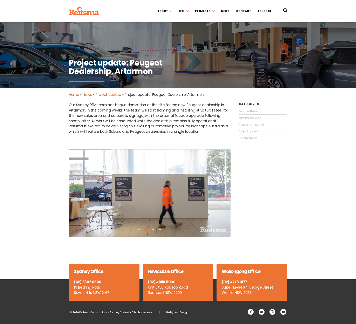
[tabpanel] (150, 193)
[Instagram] (272, 312)
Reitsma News (248, 138)
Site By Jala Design (177, 312)
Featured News (248, 111)
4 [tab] (160, 229)
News (225, 11)
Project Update (108, 94)
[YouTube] (283, 312)
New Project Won (250, 118)
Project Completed (251, 124)
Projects (203, 11)
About (162, 11)
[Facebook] (251, 312)
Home (74, 94)
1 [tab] (139, 229)
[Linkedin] (262, 312)
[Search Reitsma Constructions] (285, 11)
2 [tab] (146, 229)
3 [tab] (153, 229)
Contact (243, 11)
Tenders (264, 11)
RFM (181, 11)
